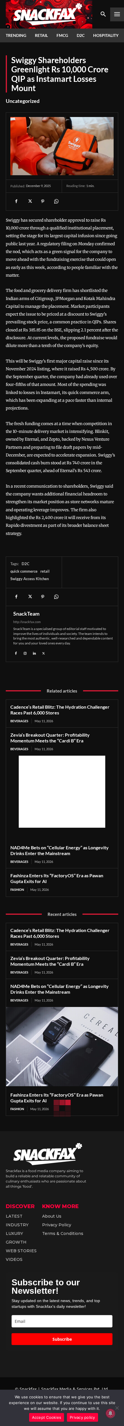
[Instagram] (25, 652)
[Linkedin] (34, 652)
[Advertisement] (62, 792)
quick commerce (23, 571)
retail (45, 571)
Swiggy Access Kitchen (29, 578)
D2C (25, 563)
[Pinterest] (42, 201)
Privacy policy (82, 1417)
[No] (117, 1408)
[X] (29, 201)
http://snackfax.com (27, 622)
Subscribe (62, 1339)
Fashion (17, 889)
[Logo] (49, 14)
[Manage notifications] (110, 1413)
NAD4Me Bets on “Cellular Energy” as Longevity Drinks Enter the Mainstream (59, 850)
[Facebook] (16, 201)
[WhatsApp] (56, 201)
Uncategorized (23, 101)
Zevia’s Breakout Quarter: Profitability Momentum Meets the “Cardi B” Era (50, 737)
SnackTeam (26, 613)
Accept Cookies (46, 1417)
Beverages (19, 721)
